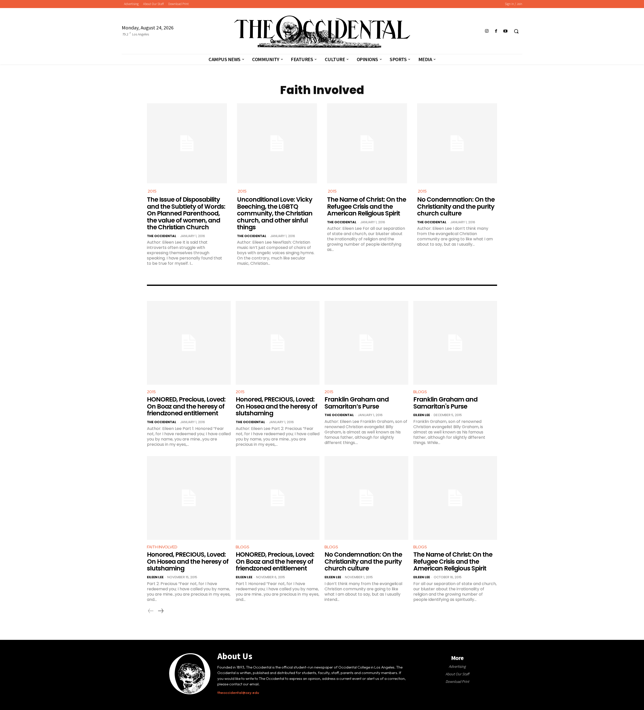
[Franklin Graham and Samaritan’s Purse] (366, 343)
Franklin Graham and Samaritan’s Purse (357, 403)
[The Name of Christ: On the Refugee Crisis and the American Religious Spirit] (367, 143)
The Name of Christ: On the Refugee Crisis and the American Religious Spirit (366, 206)
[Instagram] (486, 31)
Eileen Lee (421, 415)
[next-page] (160, 611)
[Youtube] (505, 31)
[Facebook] (496, 31)
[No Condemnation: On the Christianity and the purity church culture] (457, 143)
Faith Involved (162, 547)
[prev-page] (151, 611)
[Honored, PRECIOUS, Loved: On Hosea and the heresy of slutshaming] (277, 343)
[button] (516, 31)
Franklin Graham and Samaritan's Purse (445, 403)
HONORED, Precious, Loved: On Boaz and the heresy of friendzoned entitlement (186, 406)
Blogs (420, 391)
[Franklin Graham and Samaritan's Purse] (455, 343)
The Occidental (161, 236)
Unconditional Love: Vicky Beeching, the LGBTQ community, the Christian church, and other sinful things (274, 213)
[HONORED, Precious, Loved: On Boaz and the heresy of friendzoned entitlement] (189, 343)
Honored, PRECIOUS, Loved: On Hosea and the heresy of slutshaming (276, 406)
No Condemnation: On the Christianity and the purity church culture (456, 206)
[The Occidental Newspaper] (322, 32)
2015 (152, 191)
